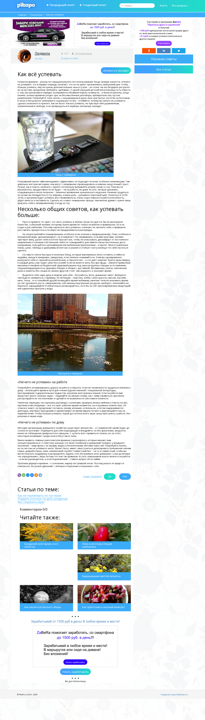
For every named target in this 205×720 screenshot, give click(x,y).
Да (109, 476)
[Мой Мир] (28, 475)
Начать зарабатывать (75, 671)
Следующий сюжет (94, 5)
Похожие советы (164, 59)
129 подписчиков (83, 53)
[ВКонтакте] (32, 475)
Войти (163, 5)
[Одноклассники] (36, 475)
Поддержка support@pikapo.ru (174, 694)
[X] (178, 50)
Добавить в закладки (116, 70)
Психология (36, 14)
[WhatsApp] (23, 475)
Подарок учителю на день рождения (43, 498)
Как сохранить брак (31, 502)
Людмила (42, 53)
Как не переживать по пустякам (39, 495)
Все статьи (163, 69)
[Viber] (19, 475)
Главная (22, 14)
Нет (125, 476)
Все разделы (179, 5)
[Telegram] (40, 475)
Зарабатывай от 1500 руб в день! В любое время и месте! (75, 621)
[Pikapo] (26, 5)
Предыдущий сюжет (62, 5)
